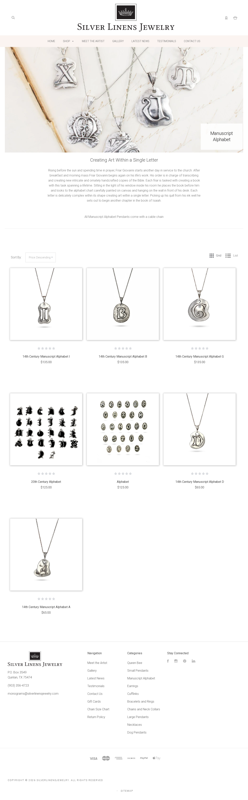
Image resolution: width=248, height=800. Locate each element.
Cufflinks (133, 694)
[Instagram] (175, 661)
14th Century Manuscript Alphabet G (199, 356)
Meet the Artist (93, 41)
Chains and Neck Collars (143, 709)
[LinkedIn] (193, 661)
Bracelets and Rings (140, 701)
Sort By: (16, 257)
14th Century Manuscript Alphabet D (199, 482)
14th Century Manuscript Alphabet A (46, 607)
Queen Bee (134, 663)
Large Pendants (138, 717)
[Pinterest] (184, 661)
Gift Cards (94, 701)
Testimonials (166, 41)
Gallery (118, 41)
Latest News (140, 41)
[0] (235, 17)
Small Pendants (137, 670)
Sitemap (127, 791)
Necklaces (134, 725)
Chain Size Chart (98, 709)
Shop (67, 41)
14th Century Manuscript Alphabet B (123, 356)
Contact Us (192, 41)
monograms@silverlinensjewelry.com (33, 693)
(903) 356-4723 (18, 685)
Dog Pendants (136, 732)
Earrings (132, 686)
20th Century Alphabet (46, 482)
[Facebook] (168, 661)
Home (51, 41)
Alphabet (123, 482)
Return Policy (96, 717)
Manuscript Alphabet (141, 678)
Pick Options (123, 372)
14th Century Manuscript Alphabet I (46, 356)
